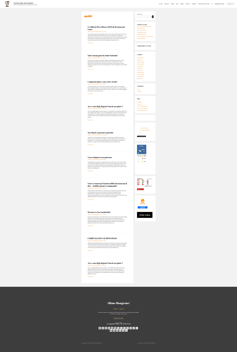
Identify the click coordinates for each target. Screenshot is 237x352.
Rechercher (139, 14)
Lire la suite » (90, 43)
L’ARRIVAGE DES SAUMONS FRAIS (102, 238)
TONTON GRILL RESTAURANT (23, 3)
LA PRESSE (194, 4)
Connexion (139, 104)
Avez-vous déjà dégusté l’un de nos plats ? (105, 106)
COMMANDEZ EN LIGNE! (219, 4)
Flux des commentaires (142, 108)
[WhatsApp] (137, 328)
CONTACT (187, 4)
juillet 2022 (139, 78)
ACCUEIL (160, 4)
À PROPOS (166, 4)
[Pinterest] (112, 328)
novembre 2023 (140, 64)
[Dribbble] (127, 328)
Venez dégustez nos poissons (100, 157)
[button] (230, 4)
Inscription (139, 102)
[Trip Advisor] (121, 328)
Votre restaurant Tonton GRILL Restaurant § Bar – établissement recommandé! (107, 184)
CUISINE (172, 4)
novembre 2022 (140, 74)
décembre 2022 (140, 72)
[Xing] (126, 330)
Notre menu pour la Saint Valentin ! (103, 55)
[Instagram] (106, 328)
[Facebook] (100, 328)
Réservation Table (118, 318)
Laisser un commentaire (93, 31)
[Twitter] (103, 328)
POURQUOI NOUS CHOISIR (203, 4)
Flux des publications (141, 106)
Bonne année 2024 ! (141, 30)
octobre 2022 (140, 76)
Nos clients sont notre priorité (100, 132)
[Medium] (114, 330)
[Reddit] (117, 330)
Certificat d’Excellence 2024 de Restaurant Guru (106, 28)
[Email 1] (130, 328)
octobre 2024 (140, 57)
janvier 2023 (139, 70)
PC (211, 4)
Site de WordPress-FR (142, 110)
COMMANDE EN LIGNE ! (142, 32)
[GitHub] (120, 330)
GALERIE (181, 4)
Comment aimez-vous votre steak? (102, 81)
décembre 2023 (140, 62)
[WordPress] (123, 330)
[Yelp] (124, 328)
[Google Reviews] (118, 328)
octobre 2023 (140, 66)
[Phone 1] (134, 328)
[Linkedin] (115, 328)
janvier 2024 (139, 59)
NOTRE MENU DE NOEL (141, 34)
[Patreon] (111, 330)
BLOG (177, 4)
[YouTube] (109, 328)
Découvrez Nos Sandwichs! (99, 212)
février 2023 (139, 68)
